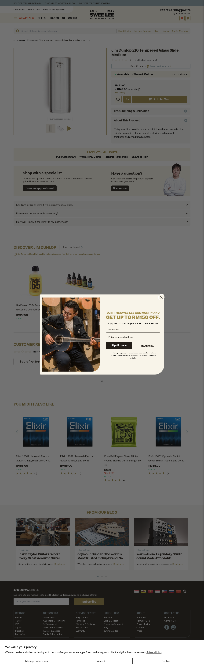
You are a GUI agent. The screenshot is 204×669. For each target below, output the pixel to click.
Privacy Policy (154, 652)
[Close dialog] (161, 297)
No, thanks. (147, 345)
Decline (166, 660)
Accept (101, 660)
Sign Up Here (119, 345)
